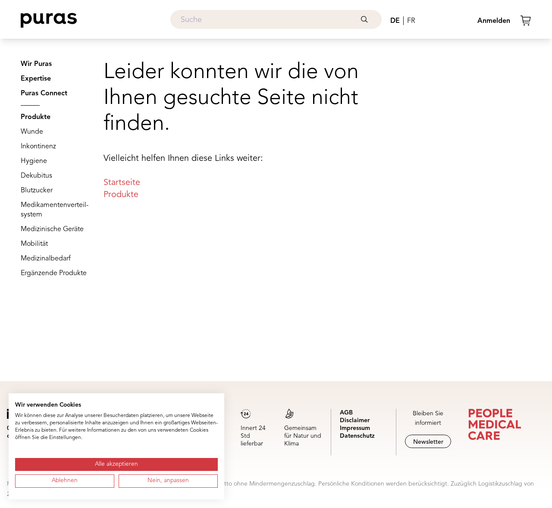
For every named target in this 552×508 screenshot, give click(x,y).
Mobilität (34, 244)
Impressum (355, 428)
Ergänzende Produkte (54, 273)
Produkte (35, 117)
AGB (346, 413)
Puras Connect (44, 93)
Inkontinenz (38, 146)
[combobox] (276, 19)
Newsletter (428, 442)
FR (411, 21)
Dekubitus (36, 175)
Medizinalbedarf (46, 258)
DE (395, 21)
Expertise (36, 78)
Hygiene (34, 161)
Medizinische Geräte (52, 229)
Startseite (122, 183)
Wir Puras (36, 64)
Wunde (32, 132)
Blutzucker (37, 190)
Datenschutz (357, 436)
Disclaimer (355, 420)
